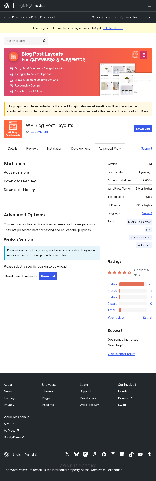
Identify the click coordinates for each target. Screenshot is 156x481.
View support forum (121, 354)
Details (12, 148)
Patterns (48, 405)
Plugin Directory (14, 17)
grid (148, 229)
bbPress (11, 430)
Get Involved (127, 385)
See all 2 (147, 213)
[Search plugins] (44, 41)
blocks (132, 221)
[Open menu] (150, 5)
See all (147, 318)
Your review (116, 318)
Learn (84, 385)
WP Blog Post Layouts (49, 125)
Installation (54, 148)
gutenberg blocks (141, 237)
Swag (124, 405)
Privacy (9, 405)
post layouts (144, 245)
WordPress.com (17, 417)
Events (123, 391)
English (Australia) (25, 454)
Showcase (49, 385)
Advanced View (110, 148)
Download (143, 128)
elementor (145, 221)
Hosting (9, 398)
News (8, 391)
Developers (88, 398)
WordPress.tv (91, 405)
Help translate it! (113, 28)
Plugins (47, 398)
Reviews (32, 148)
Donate (125, 398)
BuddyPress (14, 437)
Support (146, 148)
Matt (9, 424)
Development (80, 148)
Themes (47, 391)
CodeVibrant (39, 132)
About (8, 385)
